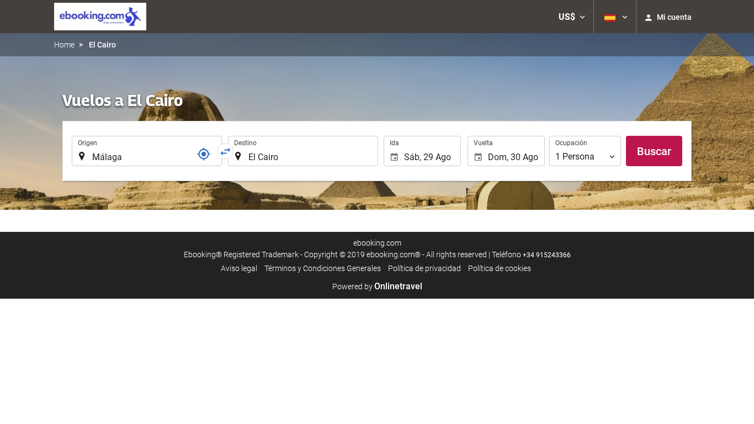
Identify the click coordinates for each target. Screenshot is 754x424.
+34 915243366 (547, 255)
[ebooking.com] (100, 16)
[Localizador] (204, 154)
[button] (571, 16)
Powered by (377, 286)
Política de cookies (499, 268)
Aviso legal (239, 268)
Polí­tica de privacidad (424, 268)
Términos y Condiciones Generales (322, 268)
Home (64, 44)
